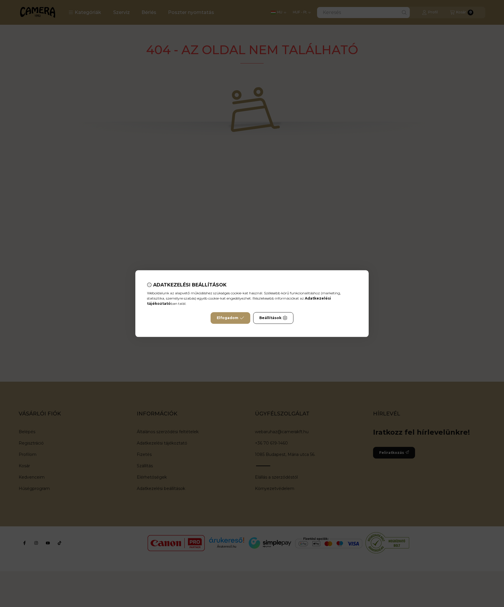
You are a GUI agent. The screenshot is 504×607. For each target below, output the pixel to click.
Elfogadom (227, 318)
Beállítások (270, 318)
